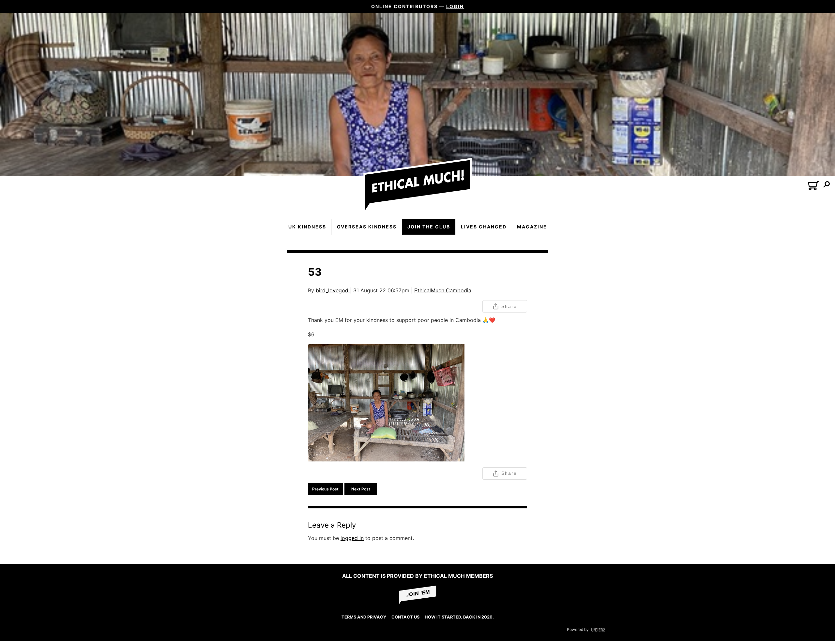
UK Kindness (307, 226)
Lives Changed (484, 226)
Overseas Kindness (367, 226)
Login (455, 6)
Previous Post (325, 489)
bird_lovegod (333, 290)
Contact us (405, 617)
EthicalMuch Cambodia (442, 290)
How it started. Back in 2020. (459, 617)
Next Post (360, 489)
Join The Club (428, 226)
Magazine (532, 226)
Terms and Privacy (364, 617)
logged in (352, 538)
